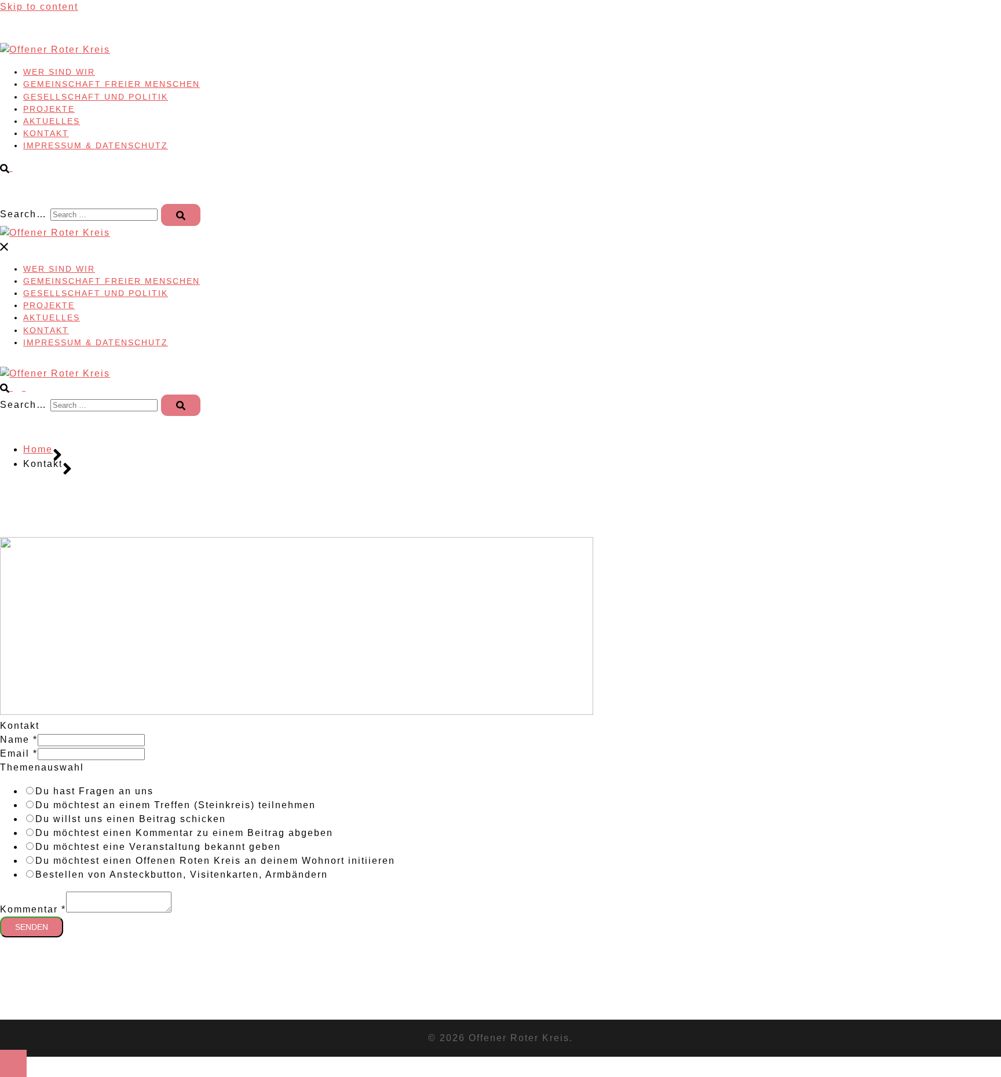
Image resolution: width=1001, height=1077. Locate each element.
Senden (31, 927)
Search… (23, 214)
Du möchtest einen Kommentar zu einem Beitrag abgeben (184, 833)
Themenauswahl (42, 767)
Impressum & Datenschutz (95, 145)
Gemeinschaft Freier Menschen (111, 84)
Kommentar (33, 909)
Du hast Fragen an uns (94, 791)
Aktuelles (51, 121)
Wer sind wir (59, 71)
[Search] (180, 214)
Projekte (49, 109)
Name (19, 739)
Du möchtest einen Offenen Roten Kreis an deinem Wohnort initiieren (215, 861)
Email (19, 753)
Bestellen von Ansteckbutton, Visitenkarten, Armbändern (181, 874)
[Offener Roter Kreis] (55, 49)
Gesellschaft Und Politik (95, 96)
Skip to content (39, 7)
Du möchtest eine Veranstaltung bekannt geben (158, 847)
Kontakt (46, 133)
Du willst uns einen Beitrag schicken (130, 819)
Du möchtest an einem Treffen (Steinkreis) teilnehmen (175, 805)
